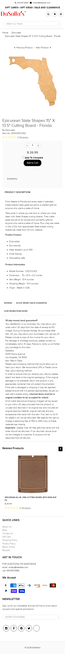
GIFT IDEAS (26, 7)
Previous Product (24, 47)
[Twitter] (29, 628)
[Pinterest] (21, 628)
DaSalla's (36, 647)
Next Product (42, 47)
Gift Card (6, 536)
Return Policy (8, 547)
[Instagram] (6, 628)
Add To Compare (33, 158)
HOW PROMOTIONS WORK (15, 311)
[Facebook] (14, 628)
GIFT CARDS (11, 7)
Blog (4, 530)
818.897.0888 (22, 3)
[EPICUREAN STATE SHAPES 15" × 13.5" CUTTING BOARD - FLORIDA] (32, 81)
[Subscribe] (59, 617)
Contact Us (7, 533)
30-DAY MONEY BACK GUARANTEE (31, 303)
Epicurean (16, 32)
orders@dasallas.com (41, 3)
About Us (6, 526)
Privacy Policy (8, 543)
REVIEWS (8, 303)
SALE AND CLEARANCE (47, 7)
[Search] (58, 23)
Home (5, 32)
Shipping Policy (9, 540)
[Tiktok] (36, 628)
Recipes (6, 550)
